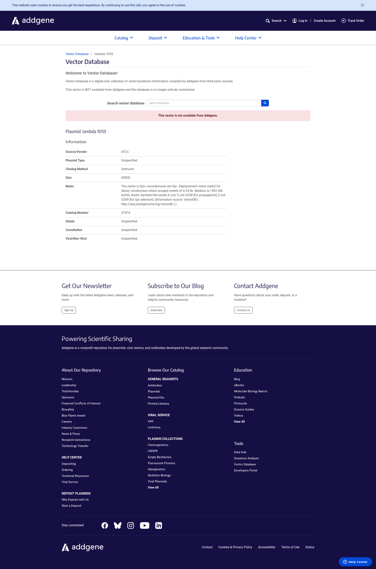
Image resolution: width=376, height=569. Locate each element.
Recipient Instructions (76, 440)
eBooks (239, 385)
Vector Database (77, 54)
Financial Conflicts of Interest (81, 403)
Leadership (69, 385)
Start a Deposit (71, 505)
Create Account (324, 21)
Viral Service (70, 482)
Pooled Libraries (158, 403)
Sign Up (68, 310)
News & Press (71, 434)
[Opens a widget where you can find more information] (355, 562)
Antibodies (155, 385)
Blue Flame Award (73, 415)
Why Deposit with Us (75, 499)
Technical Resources (75, 476)
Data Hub (240, 452)
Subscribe (156, 310)
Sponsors (68, 397)
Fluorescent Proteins (161, 463)
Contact (207, 547)
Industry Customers (74, 427)
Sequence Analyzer (246, 458)
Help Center (246, 37)
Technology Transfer (75, 446)
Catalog (121, 37)
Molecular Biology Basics (250, 391)
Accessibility (266, 547)
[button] (276, 21)
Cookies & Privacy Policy (235, 547)
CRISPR (153, 451)
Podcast (239, 397)
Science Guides (244, 409)
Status (309, 547)
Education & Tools (199, 37)
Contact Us (243, 310)
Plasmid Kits (156, 397)
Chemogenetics (158, 445)
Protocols (240, 403)
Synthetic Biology (159, 475)
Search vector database (126, 103)
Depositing (69, 464)
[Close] (361, 5)
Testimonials (70, 391)
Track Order (356, 21)
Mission (67, 379)
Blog (237, 379)
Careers (67, 421)
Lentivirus (154, 427)
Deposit (155, 37)
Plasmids (154, 391)
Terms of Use (290, 547)
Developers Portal (245, 470)
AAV (151, 421)
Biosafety (68, 409)
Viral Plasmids (157, 481)
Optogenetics (156, 469)
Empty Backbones (159, 457)
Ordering (67, 470)
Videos (238, 415)
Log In (303, 21)
